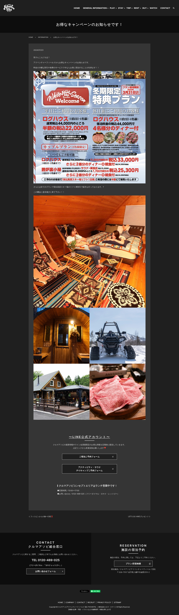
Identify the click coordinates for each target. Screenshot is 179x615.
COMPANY (70, 602)
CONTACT (165, 8)
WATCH (153, 8)
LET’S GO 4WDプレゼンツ (138, 516)
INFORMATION (43, 37)
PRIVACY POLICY (104, 602)
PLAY (112, 8)
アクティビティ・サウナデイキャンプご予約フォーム (89, 469)
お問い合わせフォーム (45, 571)
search (173, 8)
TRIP (128, 8)
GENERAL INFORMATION (95, 8)
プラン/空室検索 (133, 563)
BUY (144, 8)
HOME (77, 8)
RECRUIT (91, 602)
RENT (136, 8)
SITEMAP (117, 602)
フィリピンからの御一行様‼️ (41, 516)
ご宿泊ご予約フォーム (89, 456)
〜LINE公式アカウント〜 (89, 437)
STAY (120, 8)
